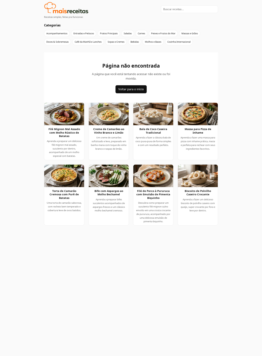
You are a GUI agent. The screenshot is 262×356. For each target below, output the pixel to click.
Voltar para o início (131, 89)
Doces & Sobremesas (57, 41)
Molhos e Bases (153, 41)
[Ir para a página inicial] (66, 8)
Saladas (128, 33)
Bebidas (134, 41)
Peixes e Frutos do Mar (163, 33)
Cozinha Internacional (179, 41)
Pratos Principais (109, 33)
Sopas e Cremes (116, 41)
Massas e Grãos (189, 33)
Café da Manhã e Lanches (88, 41)
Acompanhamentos (56, 33)
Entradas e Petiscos (83, 33)
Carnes (141, 33)
